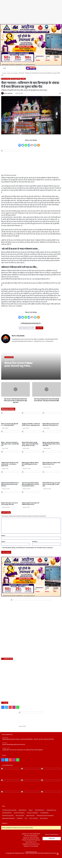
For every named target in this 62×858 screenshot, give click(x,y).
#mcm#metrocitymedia (7, 816)
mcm (26, 818)
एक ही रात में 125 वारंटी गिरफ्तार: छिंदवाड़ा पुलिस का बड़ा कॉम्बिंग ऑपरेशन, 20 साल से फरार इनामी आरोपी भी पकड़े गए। (30, 484)
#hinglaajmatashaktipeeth (31, 323)
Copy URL (39, 328)
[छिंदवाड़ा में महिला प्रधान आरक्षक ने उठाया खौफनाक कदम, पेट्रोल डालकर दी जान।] (52, 417)
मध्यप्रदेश (23, 79)
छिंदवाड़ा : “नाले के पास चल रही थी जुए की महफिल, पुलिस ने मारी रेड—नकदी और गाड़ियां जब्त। (10, 444)
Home (4, 73)
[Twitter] (22, 144)
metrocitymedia (43, 818)
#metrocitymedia (20, 816)
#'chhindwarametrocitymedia (9, 810)
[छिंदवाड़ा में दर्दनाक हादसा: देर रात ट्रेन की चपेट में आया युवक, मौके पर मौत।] (10, 496)
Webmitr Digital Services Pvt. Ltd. (48, 853)
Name (3, 535)
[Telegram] (29, 144)
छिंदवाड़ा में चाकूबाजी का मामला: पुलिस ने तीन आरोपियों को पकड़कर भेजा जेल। (30, 503)
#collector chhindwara (32, 813)
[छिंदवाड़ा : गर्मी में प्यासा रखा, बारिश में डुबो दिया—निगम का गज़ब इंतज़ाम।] (11, 796)
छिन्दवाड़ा (13, 79)
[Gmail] (32, 144)
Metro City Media (12, 73)
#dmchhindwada (44, 813)
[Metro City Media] (31, 68)
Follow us (4, 823)
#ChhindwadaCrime (39, 810)
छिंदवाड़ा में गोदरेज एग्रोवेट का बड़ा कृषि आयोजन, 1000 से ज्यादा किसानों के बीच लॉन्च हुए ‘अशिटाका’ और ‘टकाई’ (30, 444)
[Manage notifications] (57, 854)
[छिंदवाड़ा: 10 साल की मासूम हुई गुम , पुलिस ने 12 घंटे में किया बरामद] (31, 796)
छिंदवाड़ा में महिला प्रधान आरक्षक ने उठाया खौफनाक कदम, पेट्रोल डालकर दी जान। (51, 424)
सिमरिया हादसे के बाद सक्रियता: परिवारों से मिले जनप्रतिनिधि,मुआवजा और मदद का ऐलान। (30, 464)
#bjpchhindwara (22, 810)
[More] (38, 144)
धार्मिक (18, 79)
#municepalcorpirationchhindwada (45, 816)
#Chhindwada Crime (51, 810)
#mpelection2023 (30, 816)
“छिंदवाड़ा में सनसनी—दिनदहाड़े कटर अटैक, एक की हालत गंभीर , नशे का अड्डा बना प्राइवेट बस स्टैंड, (10, 464)
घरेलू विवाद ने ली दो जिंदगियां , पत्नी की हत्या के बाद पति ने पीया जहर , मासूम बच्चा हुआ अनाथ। (31, 424)
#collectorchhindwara (19, 813)
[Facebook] (19, 144)
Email (3, 541)
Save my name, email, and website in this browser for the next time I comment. (28, 547)
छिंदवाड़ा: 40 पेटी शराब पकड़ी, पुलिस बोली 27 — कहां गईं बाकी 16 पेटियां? (9, 424)
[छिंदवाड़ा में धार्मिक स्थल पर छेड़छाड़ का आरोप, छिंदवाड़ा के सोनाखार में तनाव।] (52, 456)
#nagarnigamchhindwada (8, 818)
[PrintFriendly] (35, 144)
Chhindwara (20, 818)
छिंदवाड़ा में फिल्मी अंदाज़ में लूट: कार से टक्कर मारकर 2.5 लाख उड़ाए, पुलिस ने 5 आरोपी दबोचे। (51, 484)
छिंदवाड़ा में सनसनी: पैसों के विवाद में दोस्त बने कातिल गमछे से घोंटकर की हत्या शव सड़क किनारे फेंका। (10, 484)
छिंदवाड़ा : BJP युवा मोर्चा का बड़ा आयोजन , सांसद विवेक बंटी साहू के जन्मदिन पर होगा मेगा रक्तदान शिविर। (51, 444)
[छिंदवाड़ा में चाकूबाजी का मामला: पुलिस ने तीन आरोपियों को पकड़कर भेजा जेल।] (31, 496)
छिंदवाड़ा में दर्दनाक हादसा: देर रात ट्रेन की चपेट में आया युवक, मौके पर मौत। (9, 503)
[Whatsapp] (25, 144)
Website (34, 541)
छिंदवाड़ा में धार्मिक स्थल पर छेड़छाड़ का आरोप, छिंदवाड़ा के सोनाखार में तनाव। (51, 463)
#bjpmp (31, 810)
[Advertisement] (31, 12)
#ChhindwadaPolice (7, 813)
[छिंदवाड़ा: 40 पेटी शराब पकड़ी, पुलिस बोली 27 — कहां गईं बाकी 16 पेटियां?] (10, 417)
